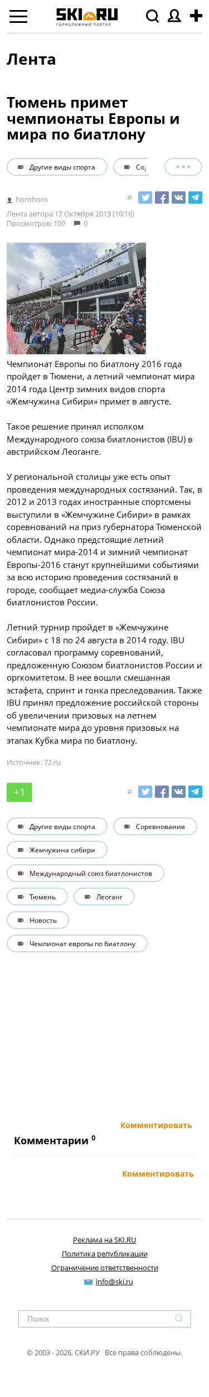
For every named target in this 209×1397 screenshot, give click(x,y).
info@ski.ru (114, 1281)
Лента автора (30, 214)
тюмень (43, 896)
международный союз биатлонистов (91, 873)
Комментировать (156, 1125)
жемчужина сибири (62, 849)
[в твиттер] (145, 197)
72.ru (52, 762)
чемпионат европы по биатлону (82, 943)
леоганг (109, 896)
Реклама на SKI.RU (104, 1240)
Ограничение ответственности (104, 1268)
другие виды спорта (62, 166)
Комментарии (51, 1140)
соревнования (160, 166)
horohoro (32, 199)
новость (43, 920)
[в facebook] (162, 197)
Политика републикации (105, 1254)
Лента (31, 58)
